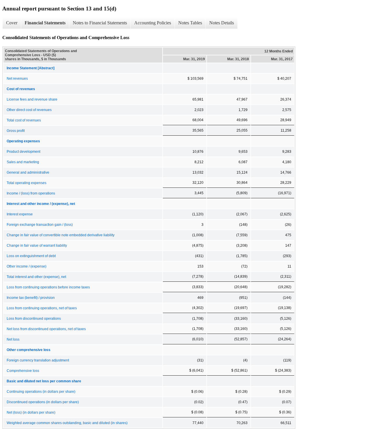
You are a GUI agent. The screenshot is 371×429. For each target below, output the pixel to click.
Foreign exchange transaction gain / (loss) (40, 224)
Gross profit (16, 130)
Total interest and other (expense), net (36, 277)
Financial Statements (45, 22)
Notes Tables (190, 22)
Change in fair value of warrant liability (37, 245)
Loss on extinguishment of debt (31, 256)
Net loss (13, 339)
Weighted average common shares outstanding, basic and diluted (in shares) (67, 423)
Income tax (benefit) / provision (31, 297)
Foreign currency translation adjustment (38, 360)
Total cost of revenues (24, 120)
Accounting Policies (152, 22)
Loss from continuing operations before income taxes (48, 287)
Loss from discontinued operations (34, 318)
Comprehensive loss (23, 370)
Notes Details (221, 22)
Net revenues (17, 78)
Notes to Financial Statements (100, 22)
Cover (11, 22)
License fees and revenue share (32, 99)
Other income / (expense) (26, 266)
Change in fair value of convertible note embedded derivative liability (60, 235)
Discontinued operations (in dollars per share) (43, 402)
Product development (23, 151)
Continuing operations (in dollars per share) (41, 391)
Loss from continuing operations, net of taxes (42, 308)
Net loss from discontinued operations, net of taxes (46, 329)
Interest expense (20, 214)
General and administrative (28, 172)
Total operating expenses (26, 183)
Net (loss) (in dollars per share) (31, 412)
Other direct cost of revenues (29, 110)
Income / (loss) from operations (31, 193)
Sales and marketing (23, 162)
